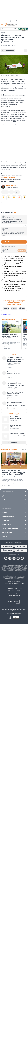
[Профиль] (26, 24)
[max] (5, 558)
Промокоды (14, 414)
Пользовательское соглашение (14, 581)
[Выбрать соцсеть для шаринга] (25, 50)
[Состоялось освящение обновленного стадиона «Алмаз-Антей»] (11, 327)
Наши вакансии (6, 524)
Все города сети (7, 532)
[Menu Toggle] (2, 24)
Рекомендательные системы (14, 590)
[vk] (14, 558)
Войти (6, 251)
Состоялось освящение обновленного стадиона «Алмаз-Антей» (10, 336)
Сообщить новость (8, 492)
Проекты (4, 536)
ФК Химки (4, 192)
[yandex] (22, 558)
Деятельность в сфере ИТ (14, 593)
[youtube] (18, 558)
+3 (20, 225)
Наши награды (14, 597)
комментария (9, 50)
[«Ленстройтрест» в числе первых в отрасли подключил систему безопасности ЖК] (14, 460)
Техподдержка (6, 508)
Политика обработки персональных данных (14, 583)
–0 (25, 225)
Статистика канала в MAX (10, 528)
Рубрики (4, 496)
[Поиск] (19, 24)
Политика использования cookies (14, 588)
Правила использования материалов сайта (14, 586)
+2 (20, 238)
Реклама (4, 512)
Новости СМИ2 (6, 314)
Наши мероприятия (8, 516)
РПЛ (11, 192)
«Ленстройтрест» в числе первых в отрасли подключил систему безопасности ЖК (13, 472)
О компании (5, 520)
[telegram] (10, 558)
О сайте (4, 500)
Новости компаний (9, 449)
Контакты (5, 504)
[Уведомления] (22, 24)
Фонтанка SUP (5, 21)
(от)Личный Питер (15, 21)
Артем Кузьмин (11, 185)
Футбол (17, 192)
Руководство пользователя (14, 595)
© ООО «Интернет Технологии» (14, 613)
